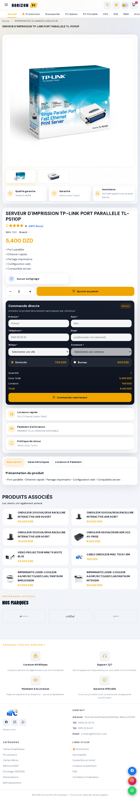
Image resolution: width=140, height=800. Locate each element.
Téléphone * (15, 330)
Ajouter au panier (87, 291)
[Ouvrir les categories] (6, 5)
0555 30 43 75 (86, 722)
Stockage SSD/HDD (14, 771)
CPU (105, 14)
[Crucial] (26, 616)
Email (74, 330)
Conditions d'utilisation (86, 777)
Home (5, 21)
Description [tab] (14, 462)
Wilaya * (12, 344)
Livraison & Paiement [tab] (68, 462)
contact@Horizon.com (94, 733)
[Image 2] (53, 176)
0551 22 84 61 (85, 728)
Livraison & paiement (84, 765)
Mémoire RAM (10, 765)
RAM (126, 14)
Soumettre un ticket (84, 760)
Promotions (31, 14)
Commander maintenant (72, 397)
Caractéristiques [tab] (38, 462)
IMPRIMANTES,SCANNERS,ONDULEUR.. (37, 21)
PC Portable (90, 14)
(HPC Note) (36, 226)
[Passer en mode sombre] (125, 5)
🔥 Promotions (81, 749)
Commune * (77, 344)
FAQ (75, 771)
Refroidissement (12, 782)
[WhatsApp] (132, 791)
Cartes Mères (10, 760)
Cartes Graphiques (14, 749)
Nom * (74, 316)
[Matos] (118, 616)
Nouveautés (52, 14)
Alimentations (11, 777)
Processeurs (10, 754)
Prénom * (13, 316)
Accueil (12, 14)
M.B (116, 14)
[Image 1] (20, 176)
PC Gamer (71, 14)
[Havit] (72, 616)
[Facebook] (132, 771)
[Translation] (116, 5)
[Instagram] (132, 781)
